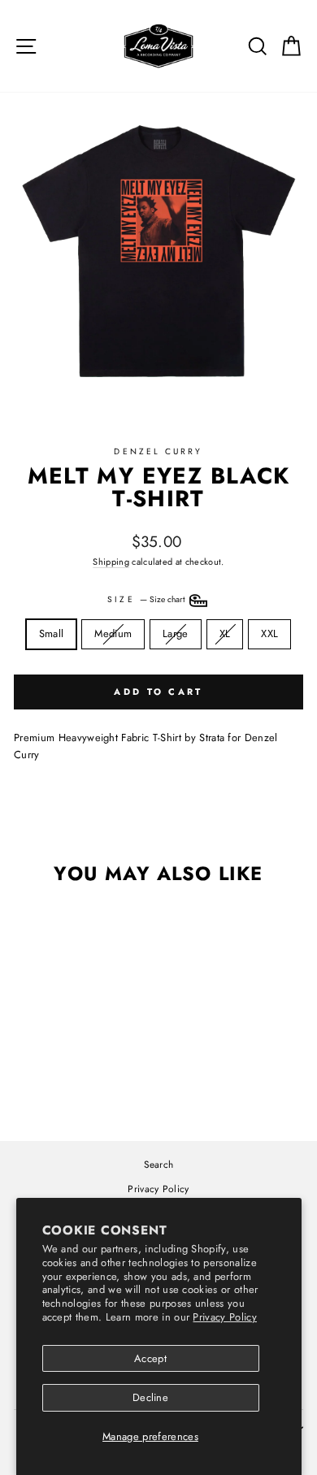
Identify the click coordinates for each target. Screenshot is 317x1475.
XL (231, 633)
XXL (269, 633)
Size (146, 600)
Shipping (111, 561)
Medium (114, 633)
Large (181, 633)
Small (51, 633)
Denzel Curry (158, 451)
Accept (150, 1358)
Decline (150, 1397)
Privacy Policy (225, 1317)
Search (159, 1164)
